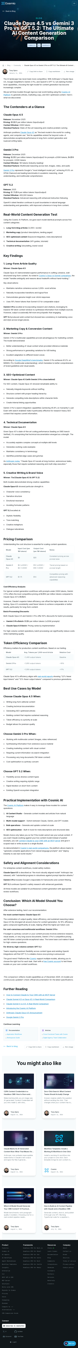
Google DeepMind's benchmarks (29, 360)
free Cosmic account (52, 961)
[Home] (3, 65)
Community (17, 65)
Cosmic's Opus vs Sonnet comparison (55, 276)
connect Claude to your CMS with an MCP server (39, 841)
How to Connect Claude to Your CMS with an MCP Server (30, 995)
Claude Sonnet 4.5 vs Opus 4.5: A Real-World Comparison (30, 999)
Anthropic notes (13, 461)
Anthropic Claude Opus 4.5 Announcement (24, 1013)
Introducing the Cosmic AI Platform (21, 1008)
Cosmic (33, 958)
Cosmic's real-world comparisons (34, 848)
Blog (8, 65)
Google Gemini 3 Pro (15, 1017)
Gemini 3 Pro (8, 170)
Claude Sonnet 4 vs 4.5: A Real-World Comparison (27, 1004)
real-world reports (45, 676)
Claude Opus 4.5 (27, 132)
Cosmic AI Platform (15, 805)
